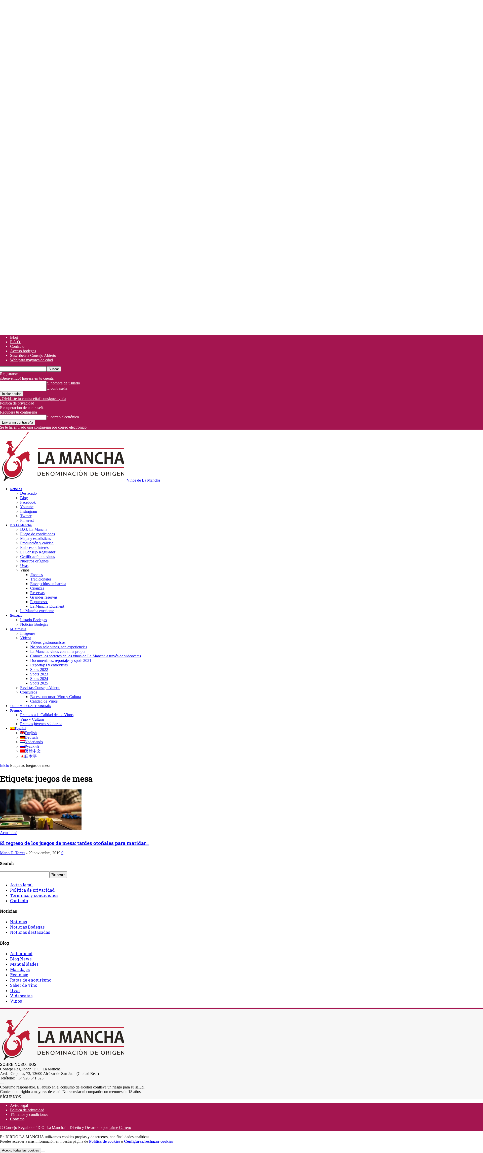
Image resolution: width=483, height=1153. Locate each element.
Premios (16, 710)
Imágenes (27, 633)
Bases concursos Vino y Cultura (55, 697)
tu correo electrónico (63, 417)
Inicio (4, 765)
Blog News (20, 958)
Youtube (26, 507)
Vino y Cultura (32, 719)
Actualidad (8, 833)
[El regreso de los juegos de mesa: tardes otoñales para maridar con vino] (41, 828)
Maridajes (20, 969)
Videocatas (21, 995)
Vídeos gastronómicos (47, 642)
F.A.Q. (15, 342)
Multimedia (18, 629)
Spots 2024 (39, 678)
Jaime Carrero (120, 1127)
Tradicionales (40, 579)
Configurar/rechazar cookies (148, 1141)
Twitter (25, 516)
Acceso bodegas (23, 351)
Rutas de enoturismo (30, 980)
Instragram (28, 511)
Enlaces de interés (34, 547)
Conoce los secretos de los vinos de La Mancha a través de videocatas (85, 656)
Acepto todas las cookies (20, 1150)
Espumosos (39, 602)
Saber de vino (23, 985)
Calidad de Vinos (44, 701)
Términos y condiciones (34, 895)
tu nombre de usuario (63, 383)
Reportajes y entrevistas (49, 665)
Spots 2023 (39, 674)
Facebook (28, 502)
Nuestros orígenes (34, 561)
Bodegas (16, 615)
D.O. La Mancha (21, 525)
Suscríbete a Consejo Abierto (33, 355)
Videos (25, 638)
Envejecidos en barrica (48, 584)
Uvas (24, 565)
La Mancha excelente (37, 611)
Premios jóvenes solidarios (41, 724)
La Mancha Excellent (47, 606)
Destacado (28, 493)
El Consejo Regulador (37, 552)
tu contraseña (57, 388)
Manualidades (24, 964)
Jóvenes (36, 574)
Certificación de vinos (37, 556)
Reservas (37, 593)
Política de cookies (104, 1141)
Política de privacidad (17, 403)
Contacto (17, 346)
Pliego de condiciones (37, 534)
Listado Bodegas (33, 620)
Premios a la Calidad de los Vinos (46, 715)
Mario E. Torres (12, 853)
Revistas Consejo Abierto (40, 687)
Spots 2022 (39, 669)
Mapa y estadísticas (35, 538)
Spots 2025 (39, 683)
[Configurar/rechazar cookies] (43, 1151)
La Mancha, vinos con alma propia (57, 651)
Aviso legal (21, 884)
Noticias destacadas (30, 932)
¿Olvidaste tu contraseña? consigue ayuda (33, 398)
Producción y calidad (37, 543)
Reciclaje (19, 974)
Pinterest (27, 520)
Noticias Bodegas (34, 624)
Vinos (16, 1001)
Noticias (16, 489)
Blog (14, 337)
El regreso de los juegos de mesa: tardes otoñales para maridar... (74, 843)
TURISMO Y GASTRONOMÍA (30, 706)
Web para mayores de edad (31, 360)
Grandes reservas (43, 597)
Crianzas (37, 588)
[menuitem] (18, 728)
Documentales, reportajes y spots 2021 (60, 660)
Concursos (28, 692)
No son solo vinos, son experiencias (58, 647)
